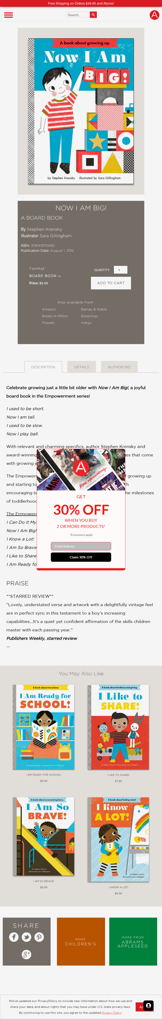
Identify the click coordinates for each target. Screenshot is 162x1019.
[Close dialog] (120, 454)
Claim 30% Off (81, 557)
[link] (81, 468)
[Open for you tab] (148, 1005)
